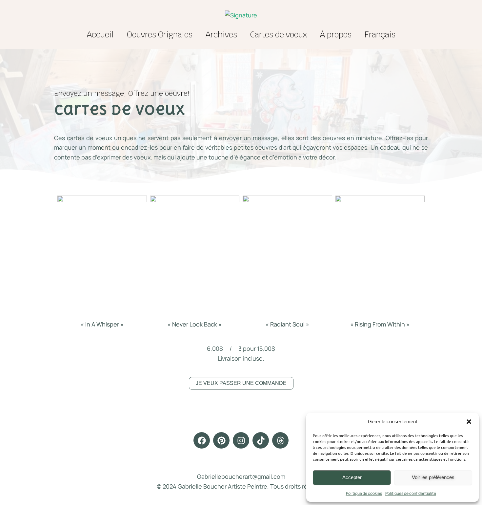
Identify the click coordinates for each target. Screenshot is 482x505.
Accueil (100, 35)
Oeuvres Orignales (159, 35)
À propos (335, 35)
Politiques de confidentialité (410, 493)
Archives (221, 35)
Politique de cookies (364, 493)
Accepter (352, 477)
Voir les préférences (433, 477)
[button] (469, 421)
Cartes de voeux (278, 35)
